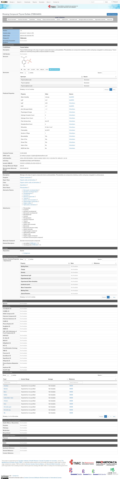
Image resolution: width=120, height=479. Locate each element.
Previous (106, 89)
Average (50, 379)
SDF (29, 69)
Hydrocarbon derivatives (29, 204)
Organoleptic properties (100, 19)
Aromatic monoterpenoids (30, 191)
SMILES (42, 69)
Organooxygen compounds (30, 201)
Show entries (26, 72)
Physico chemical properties (49, 19)
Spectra (58, 19)
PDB (38, 69)
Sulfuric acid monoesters (29, 200)
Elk (4, 413)
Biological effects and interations (86, 19)
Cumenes (26, 195)
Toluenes (25, 198)
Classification (32, 19)
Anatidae (6, 386)
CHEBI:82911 (33, 243)
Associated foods (73, 19)
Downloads (27, 2)
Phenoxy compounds (29, 196)
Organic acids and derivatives (28, 180)
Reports (35, 2)
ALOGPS (71, 97)
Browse (12, 2)
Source (86, 76)
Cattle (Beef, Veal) (8, 398)
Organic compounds (25, 177)
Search (19, 2)
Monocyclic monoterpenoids (30, 190)
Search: (100, 72)
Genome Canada (30, 464)
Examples (41, 2)
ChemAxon (72, 103)
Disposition (6, 250)
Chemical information (22, 19)
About (48, 2)
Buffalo (5, 395)
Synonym (23, 76)
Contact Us (56, 2)
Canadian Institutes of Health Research (28, 461)
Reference (97, 263)
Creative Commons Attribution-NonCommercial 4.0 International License (43, 477)
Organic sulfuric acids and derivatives (30, 182)
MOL (25, 69)
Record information (12, 19)
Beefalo (6, 389)
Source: (22, 250)
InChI (47, 69)
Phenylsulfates (24, 187)
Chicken (6, 401)
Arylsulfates (23, 185)
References (109, 19)
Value (72, 263)
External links (65, 19)
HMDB (71, 386)
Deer (5, 404)
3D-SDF (33, 69)
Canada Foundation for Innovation (48, 461)
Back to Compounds (112, 14)
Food (4, 379)
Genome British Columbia (53, 464)
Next (114, 89)
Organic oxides (27, 203)
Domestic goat (7, 407)
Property (23, 263)
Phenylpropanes (27, 193)
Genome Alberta (39, 464)
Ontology (39, 19)
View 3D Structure (55, 69)
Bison (5, 392)
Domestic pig (7, 410)
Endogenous (26, 253)
